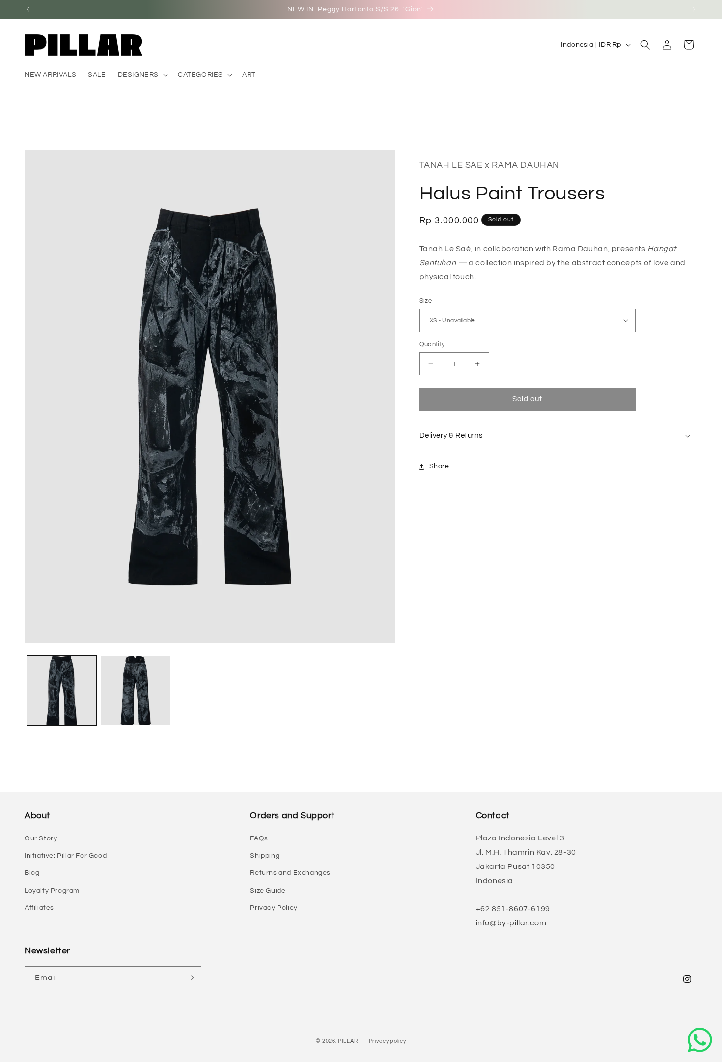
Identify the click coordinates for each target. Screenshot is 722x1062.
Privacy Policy (273, 907)
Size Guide (267, 890)
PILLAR (348, 1041)
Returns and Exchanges (290, 872)
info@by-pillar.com (511, 923)
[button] (142, 74)
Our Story (41, 838)
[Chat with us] (700, 1040)
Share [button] (439, 466)
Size (425, 300)
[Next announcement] (694, 9)
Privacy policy (387, 1041)
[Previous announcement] (28, 9)
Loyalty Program (52, 890)
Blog (32, 872)
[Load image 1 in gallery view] (61, 690)
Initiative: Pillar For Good (66, 855)
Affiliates (39, 907)
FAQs (259, 838)
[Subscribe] (190, 977)
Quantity (432, 344)
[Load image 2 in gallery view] (135, 690)
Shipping (264, 855)
